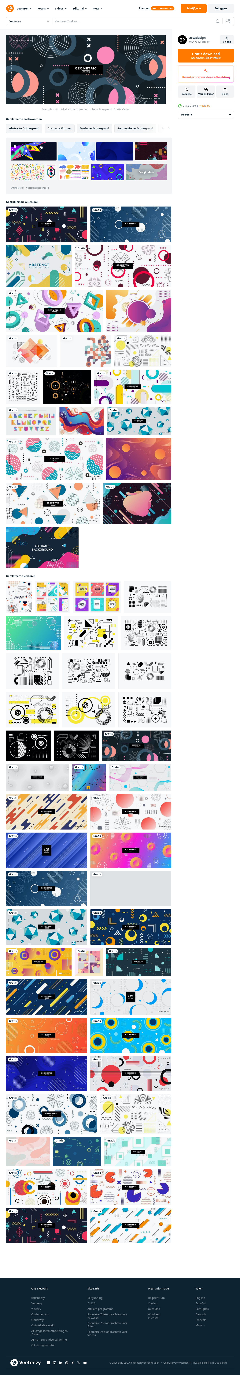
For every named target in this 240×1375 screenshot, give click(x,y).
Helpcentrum (156, 1298)
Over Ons (154, 1309)
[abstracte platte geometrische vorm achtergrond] (39, 266)
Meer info (186, 114)
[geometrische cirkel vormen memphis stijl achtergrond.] (130, 224)
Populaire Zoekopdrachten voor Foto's (107, 1324)
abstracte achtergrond (24, 128)
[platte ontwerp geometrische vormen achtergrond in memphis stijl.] (46, 224)
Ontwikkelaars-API (42, 1325)
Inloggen (221, 8)
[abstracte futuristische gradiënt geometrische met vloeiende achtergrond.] (137, 503)
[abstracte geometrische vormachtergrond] (42, 547)
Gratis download (205, 56)
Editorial (78, 8)
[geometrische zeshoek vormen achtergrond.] (140, 777)
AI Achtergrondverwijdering (49, 1339)
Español (201, 1303)
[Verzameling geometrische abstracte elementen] (23, 387)
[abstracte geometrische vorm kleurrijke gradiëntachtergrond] (138, 311)
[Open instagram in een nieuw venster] (54, 1362)
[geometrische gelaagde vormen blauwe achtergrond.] (46, 850)
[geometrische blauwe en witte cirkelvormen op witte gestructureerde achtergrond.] (130, 997)
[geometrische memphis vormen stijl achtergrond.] (130, 927)
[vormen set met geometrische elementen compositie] (147, 597)
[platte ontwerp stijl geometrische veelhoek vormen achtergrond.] (39, 962)
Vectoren (22, 8)
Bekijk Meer (146, 172)
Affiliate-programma (100, 1309)
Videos (59, 8)
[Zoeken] (218, 21)
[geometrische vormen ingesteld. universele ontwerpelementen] (32, 709)
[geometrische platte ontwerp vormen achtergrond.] (46, 812)
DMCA (91, 1303)
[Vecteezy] (10, 8)
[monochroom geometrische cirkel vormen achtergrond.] (37, 777)
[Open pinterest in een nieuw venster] (66, 1362)
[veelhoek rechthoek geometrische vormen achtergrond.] (137, 1151)
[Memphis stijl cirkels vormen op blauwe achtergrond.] (130, 1035)
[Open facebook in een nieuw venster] (48, 1362)
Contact (153, 1303)
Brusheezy (38, 1298)
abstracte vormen (60, 128)
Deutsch (201, 1314)
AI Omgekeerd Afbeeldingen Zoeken (49, 1332)
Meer (96, 8)
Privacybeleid (199, 1362)
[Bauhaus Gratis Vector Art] (67, 387)
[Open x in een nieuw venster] (78, 1362)
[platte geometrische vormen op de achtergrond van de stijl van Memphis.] (130, 1187)
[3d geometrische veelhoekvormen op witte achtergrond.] (54, 311)
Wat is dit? (204, 105)
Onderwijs (37, 1320)
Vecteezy (36, 1303)
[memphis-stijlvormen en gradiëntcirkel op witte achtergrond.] (130, 812)
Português (202, 1309)
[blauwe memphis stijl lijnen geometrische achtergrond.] (46, 1073)
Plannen (144, 8)
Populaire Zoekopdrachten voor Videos (107, 1333)
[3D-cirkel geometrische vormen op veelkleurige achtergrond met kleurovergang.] (130, 850)
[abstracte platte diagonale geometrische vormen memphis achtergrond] (89, 777)
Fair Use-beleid (218, 1362)
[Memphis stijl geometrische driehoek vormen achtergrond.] (53, 503)
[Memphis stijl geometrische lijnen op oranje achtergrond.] (46, 1035)
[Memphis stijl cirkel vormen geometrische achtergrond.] (136, 746)
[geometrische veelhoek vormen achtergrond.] (130, 888)
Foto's (42, 8)
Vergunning (95, 1298)
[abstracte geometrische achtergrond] (138, 459)
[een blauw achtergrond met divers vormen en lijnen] (77, 1151)
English (200, 1298)
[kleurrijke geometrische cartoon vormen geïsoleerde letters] (31, 421)
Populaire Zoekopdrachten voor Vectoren (107, 1315)
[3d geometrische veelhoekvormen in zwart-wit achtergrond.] (139, 421)
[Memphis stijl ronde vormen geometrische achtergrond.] (123, 266)
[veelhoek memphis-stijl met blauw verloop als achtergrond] (33, 633)
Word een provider (154, 1315)
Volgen (227, 41)
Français (201, 1320)
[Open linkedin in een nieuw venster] (60, 1362)
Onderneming (40, 1314)
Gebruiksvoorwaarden (176, 1362)
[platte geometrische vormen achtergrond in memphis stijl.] (132, 387)
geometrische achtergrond (135, 128)
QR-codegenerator (43, 1345)
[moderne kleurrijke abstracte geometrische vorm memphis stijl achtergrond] (28, 1151)
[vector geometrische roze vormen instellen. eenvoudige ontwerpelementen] (91, 633)
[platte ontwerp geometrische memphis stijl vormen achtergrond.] (138, 962)
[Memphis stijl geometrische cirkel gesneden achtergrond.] (54, 459)
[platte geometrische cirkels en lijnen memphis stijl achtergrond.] (130, 1073)
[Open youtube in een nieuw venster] (85, 1362)
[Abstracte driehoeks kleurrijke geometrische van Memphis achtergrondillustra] (31, 351)
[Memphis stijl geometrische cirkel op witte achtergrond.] (51, 1114)
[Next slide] (166, 128)
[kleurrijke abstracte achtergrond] (81, 421)
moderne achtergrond (94, 128)
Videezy (36, 1309)
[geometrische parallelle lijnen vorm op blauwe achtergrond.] (46, 997)
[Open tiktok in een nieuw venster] (72, 1362)
